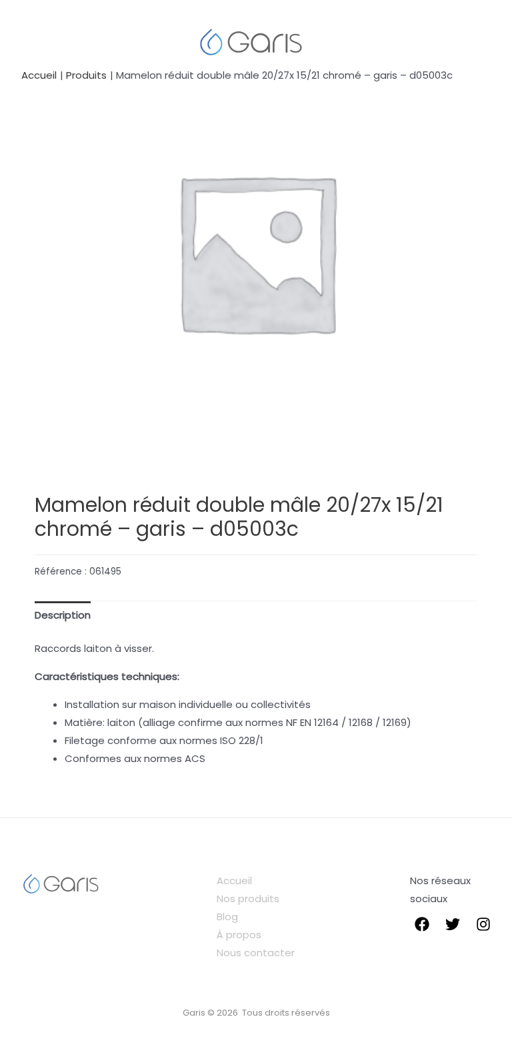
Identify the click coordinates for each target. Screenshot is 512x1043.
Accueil (234, 881)
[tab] (63, 615)
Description (63, 615)
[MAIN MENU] (34, 41)
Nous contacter (256, 953)
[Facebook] (422, 924)
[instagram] (483, 924)
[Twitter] (452, 924)
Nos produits (248, 899)
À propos (239, 935)
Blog (227, 917)
